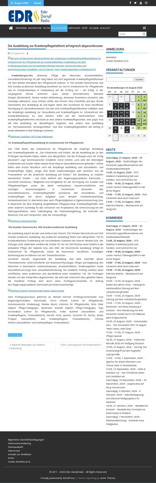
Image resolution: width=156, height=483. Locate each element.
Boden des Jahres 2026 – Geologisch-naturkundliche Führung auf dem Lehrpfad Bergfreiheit (126, 288)
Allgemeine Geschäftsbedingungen (26, 439)
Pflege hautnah (114, 335)
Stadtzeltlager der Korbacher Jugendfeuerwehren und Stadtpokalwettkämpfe (124, 165)
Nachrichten (34, 28)
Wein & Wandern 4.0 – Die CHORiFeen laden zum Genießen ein (125, 372)
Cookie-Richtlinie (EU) (117, 60)
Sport (85, 28)
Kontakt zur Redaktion (19, 454)
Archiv (11, 457)
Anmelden (111, 57)
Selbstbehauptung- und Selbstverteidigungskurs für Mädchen (125, 398)
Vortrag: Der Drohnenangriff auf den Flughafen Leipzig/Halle (126, 350)
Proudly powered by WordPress (58, 477)
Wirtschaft (74, 28)
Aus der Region (59, 28)
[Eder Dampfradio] (11, 27)
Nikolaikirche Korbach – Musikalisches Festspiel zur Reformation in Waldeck (127, 409)
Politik (46, 28)
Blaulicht (105, 28)
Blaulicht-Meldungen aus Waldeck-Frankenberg (27, 346)
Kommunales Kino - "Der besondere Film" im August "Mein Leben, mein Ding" (126, 325)
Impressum (14, 450)
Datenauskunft (15, 446)
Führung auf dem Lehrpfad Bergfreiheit (126, 299)
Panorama (21, 28)
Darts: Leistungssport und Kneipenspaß (80, 344)
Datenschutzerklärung (19, 443)
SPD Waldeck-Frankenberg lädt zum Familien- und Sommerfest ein (122, 176)
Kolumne (93, 28)
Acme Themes (107, 477)
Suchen (138, 80)
